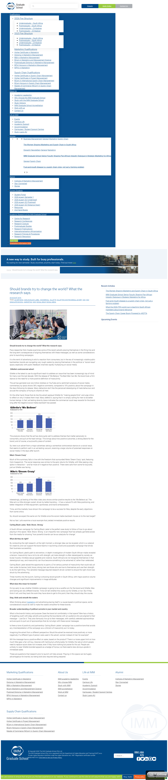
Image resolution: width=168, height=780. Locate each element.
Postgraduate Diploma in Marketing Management (34, 62)
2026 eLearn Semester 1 (24, 197)
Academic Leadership (23, 95)
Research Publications (23, 229)
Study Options (20, 103)
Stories (17, 186)
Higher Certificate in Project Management (30, 78)
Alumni (12, 177)
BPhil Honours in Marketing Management (31, 65)
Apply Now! (14, 241)
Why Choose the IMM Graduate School (29, 98)
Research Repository (22, 236)
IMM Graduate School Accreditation (28, 105)
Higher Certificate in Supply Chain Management (33, 75)
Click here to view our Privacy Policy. (50, 757)
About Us (13, 91)
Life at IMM (14, 115)
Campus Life (19, 121)
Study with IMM (64, 685)
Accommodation (21, 127)
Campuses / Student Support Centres (29, 129)
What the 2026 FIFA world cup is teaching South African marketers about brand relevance (128, 308)
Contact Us (124, 6)
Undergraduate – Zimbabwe (30, 28)
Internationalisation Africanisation (28, 231)
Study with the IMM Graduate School (29, 100)
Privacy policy (139, 777)
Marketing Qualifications (25, 49)
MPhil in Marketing (22, 67)
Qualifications (15, 14)
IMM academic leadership (68, 679)
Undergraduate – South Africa (31, 23)
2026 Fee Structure (23, 18)
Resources (18, 207)
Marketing (53, 139)
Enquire (90, 6)
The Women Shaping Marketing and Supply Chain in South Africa (50, 144)
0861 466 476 (139, 753)
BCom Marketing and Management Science (24, 688)
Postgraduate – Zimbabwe (29, 31)
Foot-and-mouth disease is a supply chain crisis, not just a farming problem (54, 167)
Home (9, 270)
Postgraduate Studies (23, 226)
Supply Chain (63, 139)
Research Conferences (23, 221)
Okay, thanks (127, 777)
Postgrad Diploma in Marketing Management (25, 692)
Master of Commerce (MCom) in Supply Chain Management (31, 731)
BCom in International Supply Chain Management (34, 80)
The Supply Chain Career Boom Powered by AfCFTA (126, 313)
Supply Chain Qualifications (27, 72)
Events (17, 119)
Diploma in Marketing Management (28, 55)
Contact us (62, 695)
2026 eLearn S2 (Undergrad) (25, 200)
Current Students (16, 190)
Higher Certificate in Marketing (26, 52)
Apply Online (107, 6)
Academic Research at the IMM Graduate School (28, 214)
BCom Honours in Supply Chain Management (32, 83)
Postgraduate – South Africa (30, 25)
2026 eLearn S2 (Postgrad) (25, 202)
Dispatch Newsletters (32, 150)
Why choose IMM (65, 682)
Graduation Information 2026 (20, 243)
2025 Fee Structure (23, 33)
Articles (12, 136)
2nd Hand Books (21, 210)
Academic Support (21, 124)
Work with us (19, 108)
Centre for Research (22, 218)
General (46, 139)
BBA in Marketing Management (27, 57)
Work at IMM (63, 692)
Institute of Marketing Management (28, 181)
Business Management (33, 139)
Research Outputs (21, 223)
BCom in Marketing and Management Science (32, 60)
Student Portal (20, 194)
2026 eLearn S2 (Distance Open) (27, 205)
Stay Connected (20, 183)
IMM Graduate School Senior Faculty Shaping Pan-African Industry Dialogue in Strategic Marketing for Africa (67, 156)
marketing (31, 602)
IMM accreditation (65, 688)
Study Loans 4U (20, 132)
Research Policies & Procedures (27, 234)
